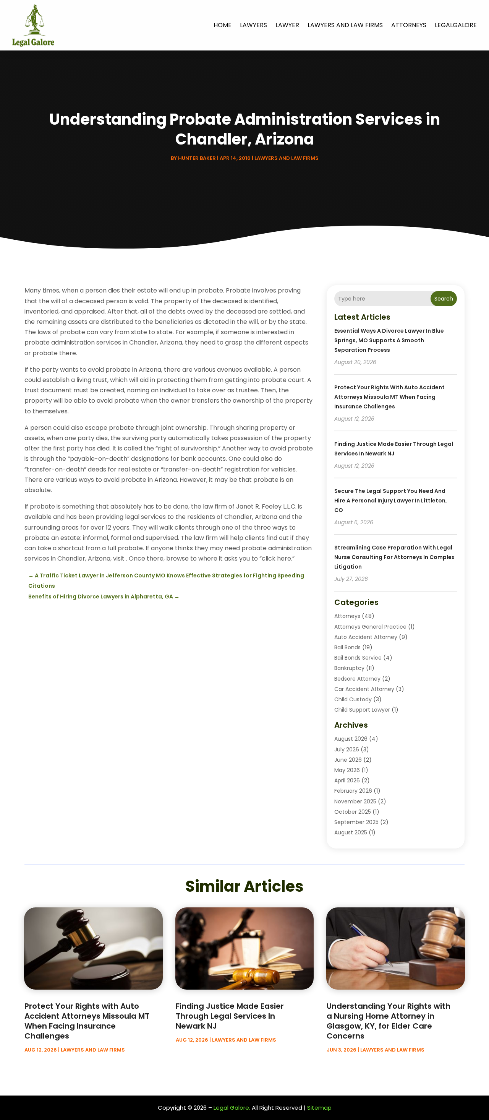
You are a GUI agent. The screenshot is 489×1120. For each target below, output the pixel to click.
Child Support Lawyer (362, 710)
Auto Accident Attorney (365, 637)
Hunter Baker (197, 158)
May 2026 (347, 770)
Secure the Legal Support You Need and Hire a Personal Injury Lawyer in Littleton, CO (390, 500)
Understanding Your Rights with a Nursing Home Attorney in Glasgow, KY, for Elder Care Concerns (388, 1021)
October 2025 (352, 812)
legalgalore (456, 25)
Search (443, 298)
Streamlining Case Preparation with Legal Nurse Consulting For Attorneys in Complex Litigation (394, 557)
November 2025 (355, 801)
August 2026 (351, 739)
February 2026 (353, 791)
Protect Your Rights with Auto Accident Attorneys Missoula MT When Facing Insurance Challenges (389, 397)
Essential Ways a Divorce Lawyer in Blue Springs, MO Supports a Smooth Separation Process (389, 340)
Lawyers (253, 25)
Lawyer (287, 25)
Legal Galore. (232, 1108)
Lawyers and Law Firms (345, 25)
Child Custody (353, 699)
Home (223, 25)
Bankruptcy (349, 668)
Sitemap (319, 1108)
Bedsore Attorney (357, 679)
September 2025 (356, 822)
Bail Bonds (347, 647)
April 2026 (347, 780)
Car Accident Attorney (364, 689)
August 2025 (350, 832)
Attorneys (408, 25)
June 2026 (348, 760)
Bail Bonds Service (358, 658)
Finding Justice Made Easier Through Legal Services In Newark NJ (230, 1016)
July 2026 (346, 749)
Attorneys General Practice (370, 627)
